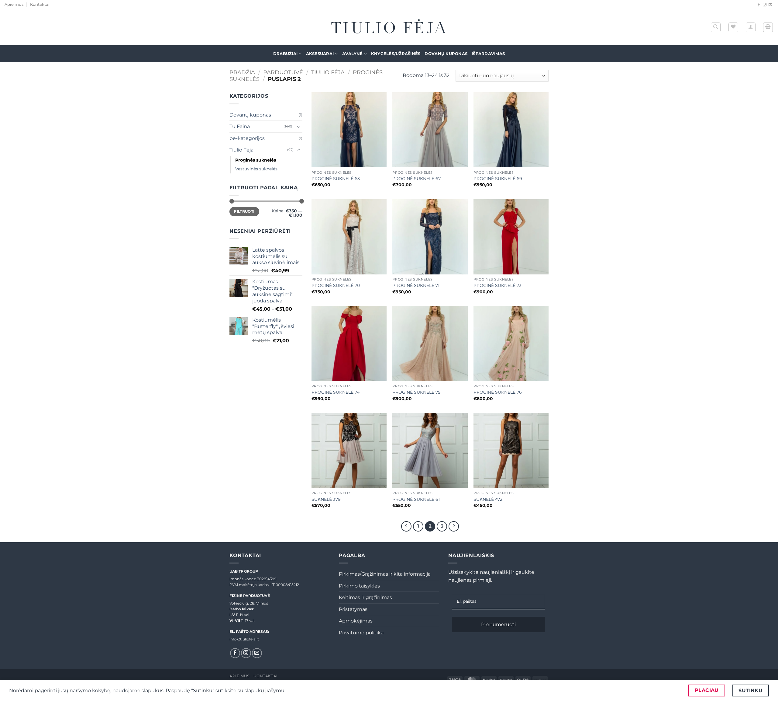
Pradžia (242, 72)
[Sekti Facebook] (759, 5)
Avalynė (352, 53)
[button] (751, 27)
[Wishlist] (733, 27)
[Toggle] (298, 126)
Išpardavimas (488, 53)
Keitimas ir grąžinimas (365, 597)
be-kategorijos (247, 138)
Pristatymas (353, 609)
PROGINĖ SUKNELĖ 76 (497, 392)
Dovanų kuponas (446, 53)
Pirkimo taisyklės (359, 586)
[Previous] (406, 526)
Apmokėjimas (356, 621)
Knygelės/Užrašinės (396, 53)
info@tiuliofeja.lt (244, 639)
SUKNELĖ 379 (326, 499)
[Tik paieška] (716, 27)
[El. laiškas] (770, 5)
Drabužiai (285, 53)
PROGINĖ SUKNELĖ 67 (416, 178)
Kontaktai (40, 4)
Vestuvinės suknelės (256, 169)
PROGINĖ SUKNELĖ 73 (497, 285)
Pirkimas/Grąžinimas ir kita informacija (385, 574)
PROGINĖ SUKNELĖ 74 (336, 392)
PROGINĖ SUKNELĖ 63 (336, 178)
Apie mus (14, 4)
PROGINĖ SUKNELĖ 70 (336, 285)
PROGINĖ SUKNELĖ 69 (497, 178)
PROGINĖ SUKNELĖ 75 (416, 392)
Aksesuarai (320, 53)
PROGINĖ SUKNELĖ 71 (415, 285)
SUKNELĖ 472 (487, 499)
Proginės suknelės (255, 160)
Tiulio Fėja (328, 72)
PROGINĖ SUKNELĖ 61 (416, 499)
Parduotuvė (283, 72)
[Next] (454, 526)
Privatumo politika (361, 633)
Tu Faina (239, 126)
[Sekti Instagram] (764, 5)
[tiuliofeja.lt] (389, 27)
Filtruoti (244, 211)
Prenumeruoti (498, 624)
